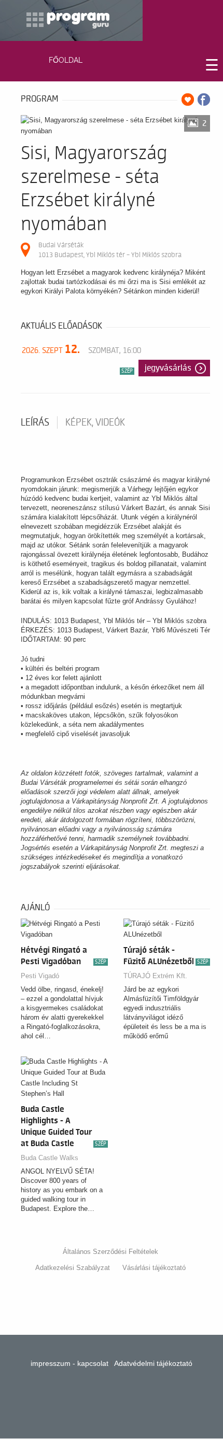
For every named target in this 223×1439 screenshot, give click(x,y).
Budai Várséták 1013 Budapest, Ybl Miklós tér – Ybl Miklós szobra (110, 249)
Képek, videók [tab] (95, 422)
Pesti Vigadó (40, 976)
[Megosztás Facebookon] (204, 99)
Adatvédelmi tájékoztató (153, 1363)
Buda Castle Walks (49, 1158)
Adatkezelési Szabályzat (72, 1268)
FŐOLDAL (65, 60)
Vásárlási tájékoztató (154, 1268)
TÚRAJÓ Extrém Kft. (155, 976)
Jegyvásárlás (168, 368)
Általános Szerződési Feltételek (110, 1251)
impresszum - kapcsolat (69, 1363)
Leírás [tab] (35, 422)
